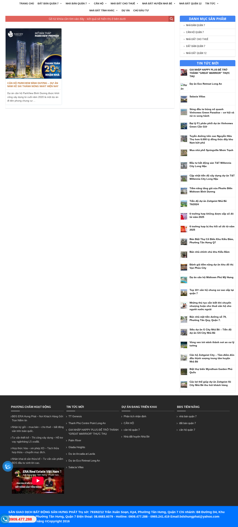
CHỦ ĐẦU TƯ (141, 10)
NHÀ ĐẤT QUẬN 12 (190, 3)
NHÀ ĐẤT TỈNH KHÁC (101, 10)
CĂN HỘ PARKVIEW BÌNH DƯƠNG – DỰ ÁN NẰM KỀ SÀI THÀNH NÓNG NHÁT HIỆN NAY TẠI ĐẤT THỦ (32, 85)
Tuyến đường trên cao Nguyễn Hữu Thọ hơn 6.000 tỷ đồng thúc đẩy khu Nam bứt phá (211, 139)
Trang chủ (26, 3)
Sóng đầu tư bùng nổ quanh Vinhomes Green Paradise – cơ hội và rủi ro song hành (212, 112)
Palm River (74, 440)
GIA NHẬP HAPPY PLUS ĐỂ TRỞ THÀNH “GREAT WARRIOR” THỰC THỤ (210, 73)
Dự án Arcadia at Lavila (81, 453)
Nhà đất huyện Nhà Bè (157, 3)
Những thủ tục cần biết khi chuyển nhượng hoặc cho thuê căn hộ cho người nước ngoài (210, 306)
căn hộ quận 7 (195, 32)
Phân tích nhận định (135, 416)
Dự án (126, 10)
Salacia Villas (197, 96)
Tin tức (210, 3)
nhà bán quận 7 (76, 3)
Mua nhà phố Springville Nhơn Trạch (211, 150)
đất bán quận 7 (48, 3)
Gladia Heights (76, 447)
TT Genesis (75, 416)
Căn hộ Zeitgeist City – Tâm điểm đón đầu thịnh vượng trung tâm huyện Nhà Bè (212, 358)
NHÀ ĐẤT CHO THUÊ (123, 3)
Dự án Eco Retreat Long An (206, 83)
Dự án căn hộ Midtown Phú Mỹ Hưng (211, 277)
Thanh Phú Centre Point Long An (87, 423)
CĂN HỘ (98, 3)
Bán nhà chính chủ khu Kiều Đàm (209, 251)
